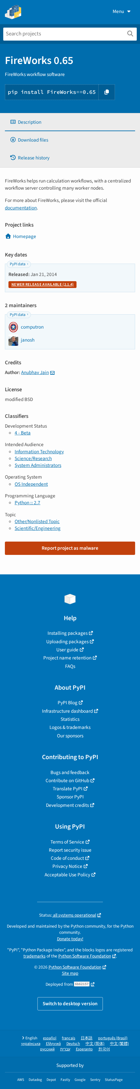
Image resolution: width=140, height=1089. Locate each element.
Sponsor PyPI (70, 796)
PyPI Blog (67, 702)
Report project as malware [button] (70, 548)
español (49, 1038)
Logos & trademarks (70, 727)
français (68, 1038)
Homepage (24, 236)
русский (47, 1049)
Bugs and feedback (70, 772)
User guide (67, 649)
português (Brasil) (113, 1038)
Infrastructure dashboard (67, 711)
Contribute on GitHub (67, 780)
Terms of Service (67, 841)
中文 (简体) (95, 1043)
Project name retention (67, 657)
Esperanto (84, 1049)
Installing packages (68, 633)
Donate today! (70, 939)
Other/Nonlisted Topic (37, 521)
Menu (118, 11)
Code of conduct (67, 858)
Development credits (67, 805)
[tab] (70, 122)
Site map (70, 973)
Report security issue (70, 850)
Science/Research (33, 458)
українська (30, 1043)
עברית (65, 1049)
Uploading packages (67, 641)
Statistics (70, 719)
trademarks (34, 956)
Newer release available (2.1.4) (42, 284)
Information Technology (39, 451)
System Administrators (38, 465)
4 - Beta (23, 432)
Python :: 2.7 (27, 502)
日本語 (86, 1038)
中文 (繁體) (119, 1043)
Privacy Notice (67, 866)
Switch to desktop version (70, 1003)
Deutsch (73, 1043)
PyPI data (17, 264)
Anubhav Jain (35, 372)
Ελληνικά (53, 1043)
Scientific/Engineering (38, 528)
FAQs (70, 666)
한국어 (104, 1049)
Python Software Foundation (84, 956)
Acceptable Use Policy (67, 874)
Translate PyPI (67, 788)
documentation (21, 207)
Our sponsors (70, 735)
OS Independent (31, 484)
